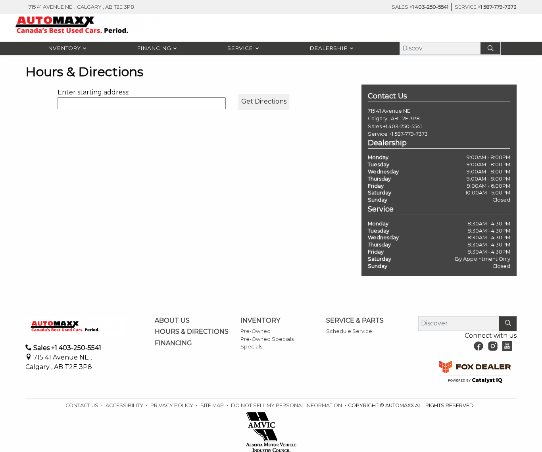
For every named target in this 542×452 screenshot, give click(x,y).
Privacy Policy (172, 405)
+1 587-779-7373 (408, 134)
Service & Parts (355, 320)
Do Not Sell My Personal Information (287, 405)
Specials (251, 347)
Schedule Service (349, 331)
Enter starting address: (93, 92)
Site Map (212, 405)
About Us (172, 320)
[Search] (490, 48)
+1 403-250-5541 (402, 126)
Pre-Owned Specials (267, 339)
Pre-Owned (255, 331)
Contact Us (82, 405)
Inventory (260, 320)
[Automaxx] (88, 25)
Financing (173, 343)
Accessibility (125, 405)
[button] (64, 48)
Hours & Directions (192, 331)
